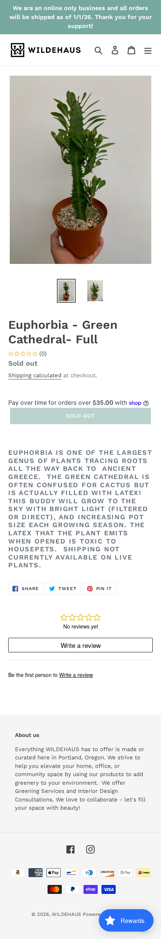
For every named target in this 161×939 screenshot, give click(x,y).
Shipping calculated (34, 375)
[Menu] (148, 50)
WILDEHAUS (66, 914)
